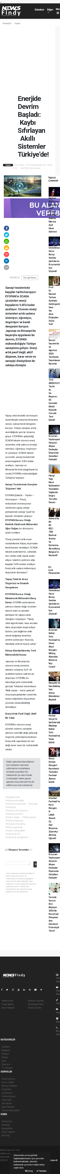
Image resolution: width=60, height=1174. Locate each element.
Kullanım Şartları (36, 1000)
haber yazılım (6, 1167)
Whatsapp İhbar (36, 1004)
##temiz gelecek (13, 827)
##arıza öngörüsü (14, 820)
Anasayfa (7, 23)
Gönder (36, 864)
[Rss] (31, 989)
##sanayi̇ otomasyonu (16, 810)
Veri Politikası (8, 1007)
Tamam (42, 1171)
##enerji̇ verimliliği (14, 800)
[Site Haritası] (36, 989)
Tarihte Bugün (9, 1096)
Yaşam (17, 23)
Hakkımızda (7, 1000)
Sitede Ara (7, 1121)
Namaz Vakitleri (9, 1086)
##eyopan (10, 807)
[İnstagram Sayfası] (14, 989)
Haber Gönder (35, 1007)
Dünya (5, 1057)
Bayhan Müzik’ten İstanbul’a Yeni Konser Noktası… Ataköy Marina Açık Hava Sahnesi (54, 215)
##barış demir (29, 817)
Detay (30, 1171)
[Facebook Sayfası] (3, 989)
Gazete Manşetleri (11, 1110)
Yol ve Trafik (8, 1082)
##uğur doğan (12, 817)
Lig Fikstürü (7, 1093)
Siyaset (5, 1054)
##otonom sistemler (15, 804)
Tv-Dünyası (7, 1068)
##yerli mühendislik (15, 830)
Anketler (6, 1125)
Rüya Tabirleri (8, 1132)
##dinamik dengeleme (16, 837)
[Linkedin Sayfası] (25, 989)
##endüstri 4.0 (12, 834)
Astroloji (6, 1135)
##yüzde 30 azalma (15, 824)
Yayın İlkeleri (8, 1004)
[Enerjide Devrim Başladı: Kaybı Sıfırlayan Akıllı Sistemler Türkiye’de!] (22, 186)
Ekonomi (6, 1064)
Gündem (39, 9)
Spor (4, 1061)
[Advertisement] (30, 60)
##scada (33, 804)
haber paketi (6, 1163)
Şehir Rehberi (8, 1107)
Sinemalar (7, 1100)
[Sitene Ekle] (42, 989)
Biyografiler (7, 1128)
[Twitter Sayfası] (8, 989)
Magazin (6, 1050)
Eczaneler (6, 1089)
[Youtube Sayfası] (20, 989)
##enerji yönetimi (14, 814)
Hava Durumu (8, 1079)
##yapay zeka (12, 797)
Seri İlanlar (7, 1103)
